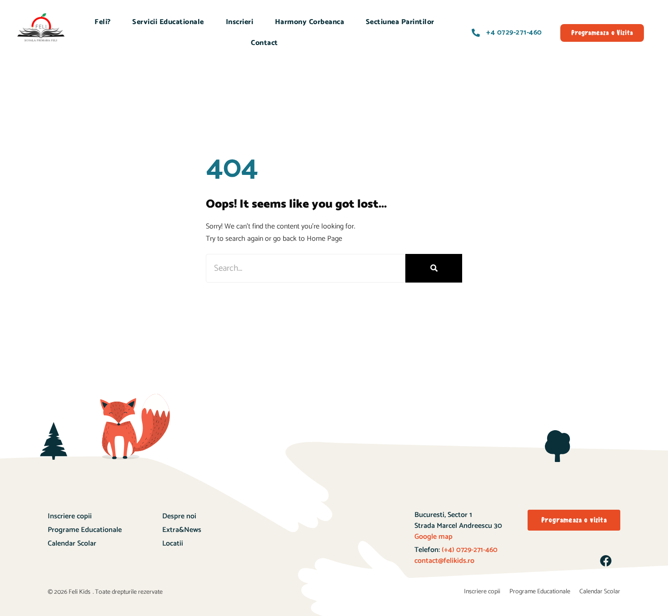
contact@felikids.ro (444, 561)
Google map (433, 537)
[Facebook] (606, 560)
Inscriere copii (70, 516)
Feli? (103, 22)
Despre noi (179, 516)
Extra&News (181, 530)
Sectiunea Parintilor (400, 22)
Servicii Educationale (168, 22)
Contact (264, 43)
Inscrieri (240, 22)
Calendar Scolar (72, 543)
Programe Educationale (85, 530)
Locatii (172, 543)
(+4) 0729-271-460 (469, 550)
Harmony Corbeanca (309, 22)
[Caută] (433, 268)
